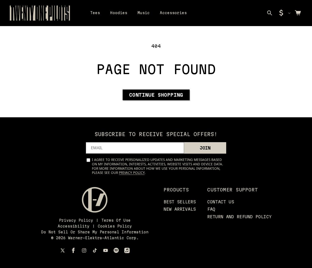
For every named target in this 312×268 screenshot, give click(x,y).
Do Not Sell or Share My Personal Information (94, 232)
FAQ (211, 209)
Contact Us (220, 201)
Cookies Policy (115, 226)
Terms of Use (116, 220)
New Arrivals (180, 209)
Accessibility (73, 226)
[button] (269, 13)
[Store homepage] (94, 200)
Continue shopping (156, 95)
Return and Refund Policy (239, 216)
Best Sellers (180, 201)
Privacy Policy (132, 172)
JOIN (205, 148)
